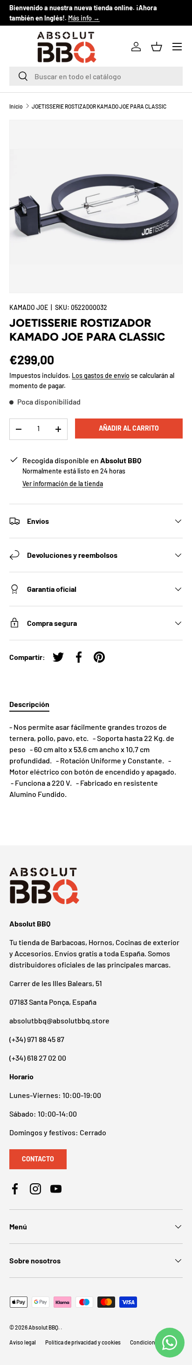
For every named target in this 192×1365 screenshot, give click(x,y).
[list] (96, 206)
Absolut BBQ (43, 1327)
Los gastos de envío (101, 375)
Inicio (16, 106)
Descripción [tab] (29, 704)
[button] (156, 46)
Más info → (84, 18)
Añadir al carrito (129, 428)
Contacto (38, 1159)
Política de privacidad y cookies (83, 1342)
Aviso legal (22, 1342)
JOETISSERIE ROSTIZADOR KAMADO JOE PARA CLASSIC (99, 106)
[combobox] (96, 76)
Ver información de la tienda (62, 483)
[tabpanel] (96, 760)
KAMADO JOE (28, 307)
